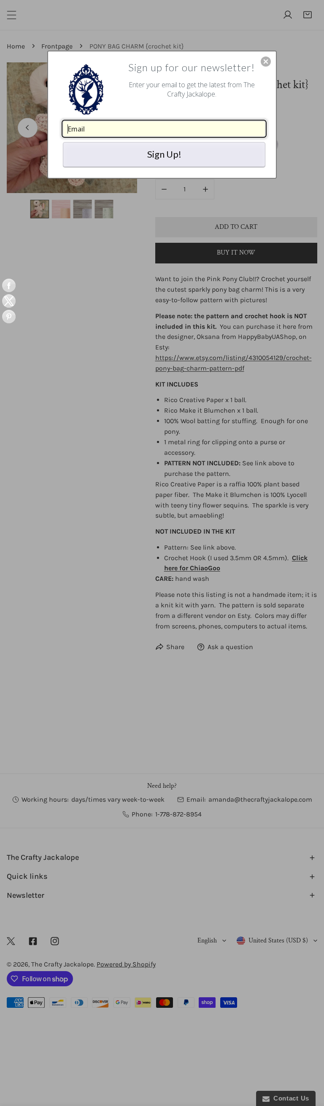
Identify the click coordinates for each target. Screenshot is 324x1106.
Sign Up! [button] (164, 154)
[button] (266, 61)
